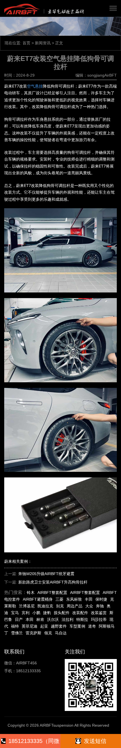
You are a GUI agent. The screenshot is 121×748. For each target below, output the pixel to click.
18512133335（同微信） (33, 743)
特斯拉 (82, 619)
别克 (60, 606)
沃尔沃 (53, 619)
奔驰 (100, 606)
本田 (29, 619)
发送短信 (95, 741)
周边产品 (74, 606)
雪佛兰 (17, 633)
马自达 (61, 633)
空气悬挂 (35, 86)
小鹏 (36, 612)
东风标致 (74, 599)
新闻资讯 (43, 43)
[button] (113, 8)
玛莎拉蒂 (99, 619)
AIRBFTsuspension (56, 725)
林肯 (40, 619)
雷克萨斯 (33, 633)
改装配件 (80, 612)
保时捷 (101, 599)
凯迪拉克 (45, 606)
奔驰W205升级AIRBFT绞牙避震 (46, 573)
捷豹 (47, 612)
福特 (15, 626)
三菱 (59, 599)
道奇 (92, 626)
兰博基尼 (27, 606)
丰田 (89, 599)
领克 (48, 633)
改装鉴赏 (99, 612)
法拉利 (67, 619)
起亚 (44, 626)
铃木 (31, 592)
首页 (26, 43)
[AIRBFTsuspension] (43, 8)
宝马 (15, 612)
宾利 (26, 612)
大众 (89, 606)
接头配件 (62, 612)
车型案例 (77, 626)
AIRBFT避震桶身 (38, 599)
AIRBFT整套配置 (52, 592)
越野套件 (59, 626)
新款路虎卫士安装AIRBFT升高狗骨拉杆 (53, 582)
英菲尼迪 (29, 626)
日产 (19, 619)
